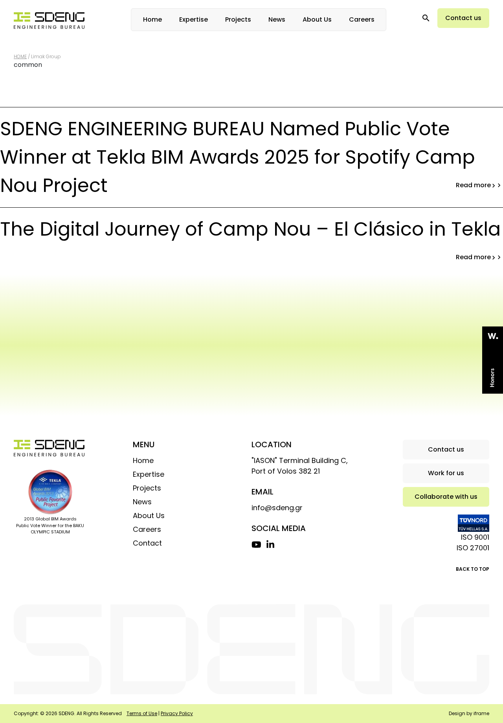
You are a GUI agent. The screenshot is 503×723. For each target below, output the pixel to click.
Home (152, 19)
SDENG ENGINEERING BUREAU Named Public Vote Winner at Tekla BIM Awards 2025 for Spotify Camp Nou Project (246, 157)
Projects (238, 19)
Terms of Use (142, 713)
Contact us (463, 17)
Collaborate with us (446, 496)
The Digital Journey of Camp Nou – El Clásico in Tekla (250, 233)
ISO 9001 (475, 537)
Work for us (446, 473)
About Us (317, 19)
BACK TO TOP (472, 569)
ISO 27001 (473, 548)
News (276, 19)
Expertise (193, 19)
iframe (481, 713)
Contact (147, 543)
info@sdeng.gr (277, 508)
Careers (361, 19)
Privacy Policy (177, 713)
